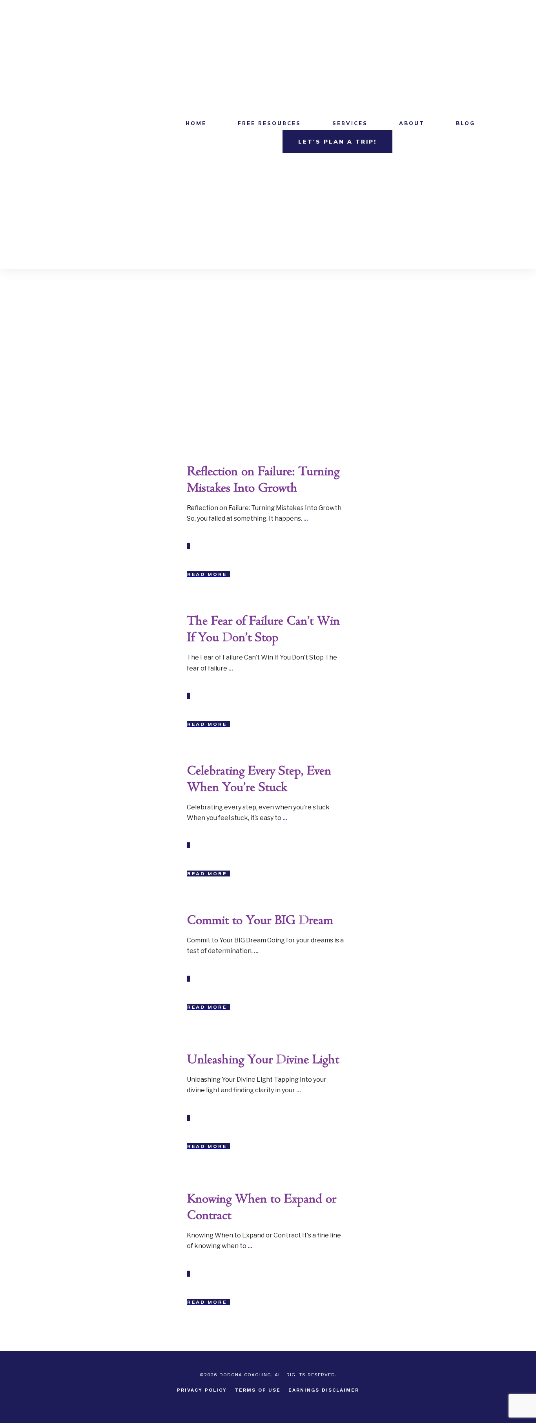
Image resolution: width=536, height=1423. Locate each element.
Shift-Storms (147, 918)
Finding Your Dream (139, 619)
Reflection (151, 469)
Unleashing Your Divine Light (263, 1060)
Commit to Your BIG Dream (260, 920)
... (305, 518)
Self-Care (151, 1197)
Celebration (149, 769)
